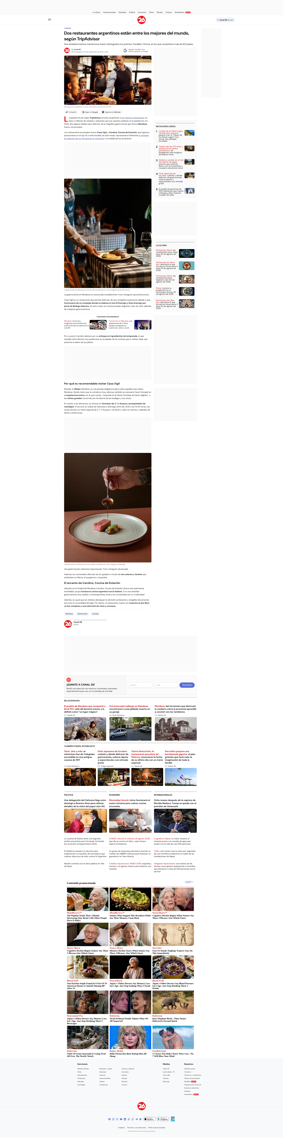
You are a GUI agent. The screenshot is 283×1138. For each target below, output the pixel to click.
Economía (114, 795)
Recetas (124, 1082)
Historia (124, 1075)
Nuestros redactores (191, 1088)
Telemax (166, 1078)
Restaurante (82, 614)
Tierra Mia (166, 1075)
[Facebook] (109, 1119)
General (102, 1075)
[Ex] (117, 1119)
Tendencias (103, 1085)
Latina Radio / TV (169, 1072)
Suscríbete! (187, 685)
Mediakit (190, 1082)
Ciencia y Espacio (128, 1069)
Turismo (67, 28)
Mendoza (69, 614)
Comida (95, 614)
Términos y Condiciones (136, 1128)
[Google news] (140, 1119)
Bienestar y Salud (105, 1069)
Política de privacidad (192, 1078)
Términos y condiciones (192, 1075)
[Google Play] (163, 1119)
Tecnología (81, 1085)
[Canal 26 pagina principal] (141, 23)
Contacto (187, 1072)
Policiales (80, 1082)
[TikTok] (129, 1119)
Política (68, 795)
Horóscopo (81, 1078)
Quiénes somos (189, 1069)
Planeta (124, 1078)
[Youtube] (121, 1119)
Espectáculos (82, 1075)
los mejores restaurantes (132, 117)
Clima (79, 1072)
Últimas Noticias (83, 1069)
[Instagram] (113, 1119)
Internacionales (163, 795)
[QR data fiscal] (173, 1121)
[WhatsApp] (133, 1119)
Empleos (187, 1091)
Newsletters (191, 1094)
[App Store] (149, 1119)
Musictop (166, 1082)
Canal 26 (77, 49)
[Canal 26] (141, 1106)
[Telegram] (136, 1119)
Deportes (102, 1072)
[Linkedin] (125, 1119)
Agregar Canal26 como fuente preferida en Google (138, 50)
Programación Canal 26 (192, 1085)
